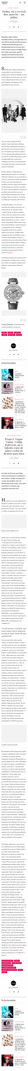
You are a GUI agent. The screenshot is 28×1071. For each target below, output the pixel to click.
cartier (17, 332)
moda (4, 335)
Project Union (15, 435)
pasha (19, 335)
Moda (10, 8)
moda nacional (7, 965)
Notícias (16, 8)
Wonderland (9, 252)
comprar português (9, 967)
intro (10, 332)
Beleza (16, 384)
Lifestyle (21, 384)
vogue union (17, 963)
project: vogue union (9, 970)
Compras (21, 419)
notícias (11, 335)
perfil (17, 960)
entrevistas (6, 963)
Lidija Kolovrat (7, 960)
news (4, 332)
